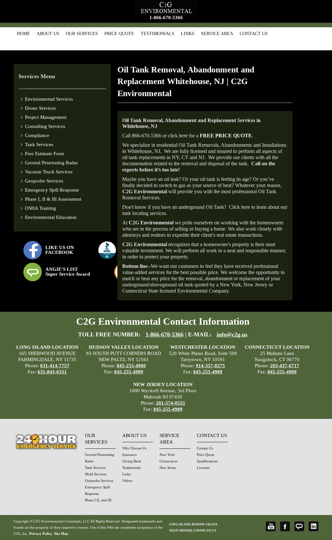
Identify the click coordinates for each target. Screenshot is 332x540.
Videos (127, 481)
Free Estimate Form (44, 153)
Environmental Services (49, 99)
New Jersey (168, 468)
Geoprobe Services (44, 180)
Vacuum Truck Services (49, 171)
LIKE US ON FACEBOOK (59, 250)
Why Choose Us (134, 448)
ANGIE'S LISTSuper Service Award (67, 272)
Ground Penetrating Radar (51, 162)
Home (23, 33)
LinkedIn (313, 526)
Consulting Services (45, 126)
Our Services (82, 33)
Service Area (217, 33)
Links (188, 33)
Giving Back (131, 461)
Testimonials (157, 33)
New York (167, 455)
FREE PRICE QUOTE (226, 135)
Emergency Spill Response (52, 190)
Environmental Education (51, 217)
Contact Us (254, 33)
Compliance (37, 135)
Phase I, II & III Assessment (53, 199)
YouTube (271, 526)
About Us (48, 33)
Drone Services (40, 108)
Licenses (203, 468)
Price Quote (119, 33)
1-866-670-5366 (166, 17)
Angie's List (299, 526)
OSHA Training (40, 208)
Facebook (285, 526)
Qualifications (207, 461)
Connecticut (168, 461)
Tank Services (39, 144)
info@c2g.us (232, 334)
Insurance (129, 455)
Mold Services (95, 474)
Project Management (45, 117)
